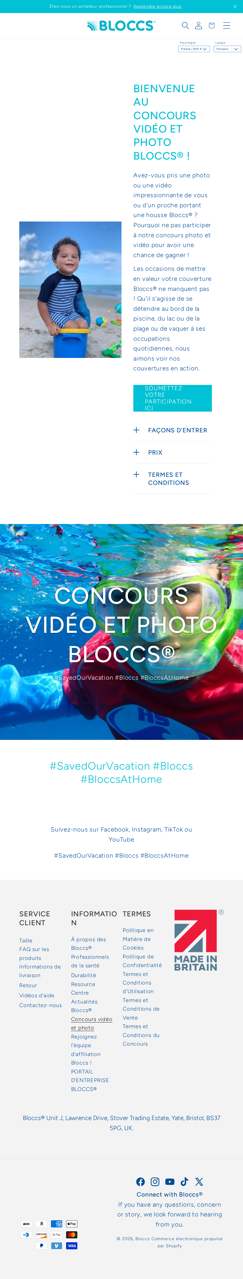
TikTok (173, 829)
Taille (26, 940)
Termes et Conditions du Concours (141, 1035)
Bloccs (142, 1238)
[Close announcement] (235, 6)
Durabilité (83, 975)
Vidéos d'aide (37, 995)
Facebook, (115, 829)
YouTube (121, 839)
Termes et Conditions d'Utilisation (138, 983)
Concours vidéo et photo (92, 1023)
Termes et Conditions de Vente (141, 1009)
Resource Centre (83, 988)
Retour (28, 985)
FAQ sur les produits (34, 953)
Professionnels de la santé (90, 961)
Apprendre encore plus (157, 6)
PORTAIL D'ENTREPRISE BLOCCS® (90, 1080)
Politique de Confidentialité (142, 961)
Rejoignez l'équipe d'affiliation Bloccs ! (86, 1049)
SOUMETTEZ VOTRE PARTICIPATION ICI (168, 398)
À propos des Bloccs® (88, 943)
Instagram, (147, 829)
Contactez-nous (40, 1005)
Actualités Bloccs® (84, 1006)
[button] (185, 25)
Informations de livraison (40, 971)
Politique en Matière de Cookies (138, 939)
